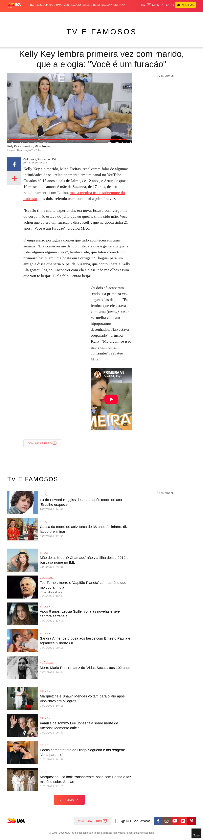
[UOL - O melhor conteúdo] (14, 4)
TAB (165, 16)
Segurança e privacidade (139, 832)
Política (48, 16)
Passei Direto (91, 5)
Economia (71, 16)
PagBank (106, 5)
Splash (101, 16)
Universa (112, 16)
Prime (171, 16)
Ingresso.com (39, 5)
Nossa (159, 16)
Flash (16, 16)
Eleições (26, 16)
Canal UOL (148, 16)
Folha (82, 16)
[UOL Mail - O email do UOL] (153, 4)
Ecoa (137, 16)
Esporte (91, 16)
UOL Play (119, 5)
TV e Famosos (101, 32)
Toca (178, 16)
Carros (59, 16)
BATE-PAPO (55, 5)
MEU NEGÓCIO (72, 5)
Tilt (131, 16)
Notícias (37, 16)
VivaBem (124, 16)
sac (143, 4)
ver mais (67, 800)
